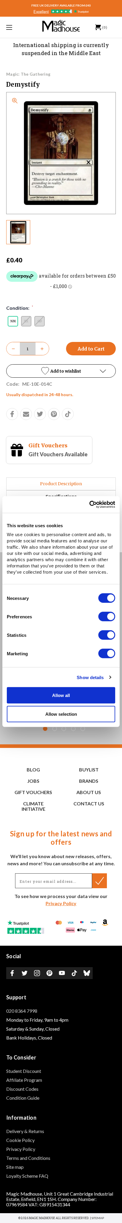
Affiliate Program (24, 1080)
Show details (90, 677)
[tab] (45, 728)
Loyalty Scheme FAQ (27, 1176)
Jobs (33, 781)
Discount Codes (22, 1089)
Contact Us (88, 803)
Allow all (61, 695)
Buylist (89, 769)
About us (88, 792)
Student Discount (23, 1071)
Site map (15, 1167)
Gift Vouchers (48, 445)
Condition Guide (22, 1098)
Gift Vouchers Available (58, 454)
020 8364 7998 (21, 1011)
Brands (88, 781)
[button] (61, 371)
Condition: (19, 308)
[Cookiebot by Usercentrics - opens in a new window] (89, 504)
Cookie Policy (20, 1140)
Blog (33, 769)
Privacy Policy (61, 903)
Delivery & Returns (25, 1131)
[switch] (106, 616)
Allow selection (61, 713)
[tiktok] (68, 414)
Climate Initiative (33, 806)
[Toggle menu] (17, 27)
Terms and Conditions (28, 1158)
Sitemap (98, 1218)
